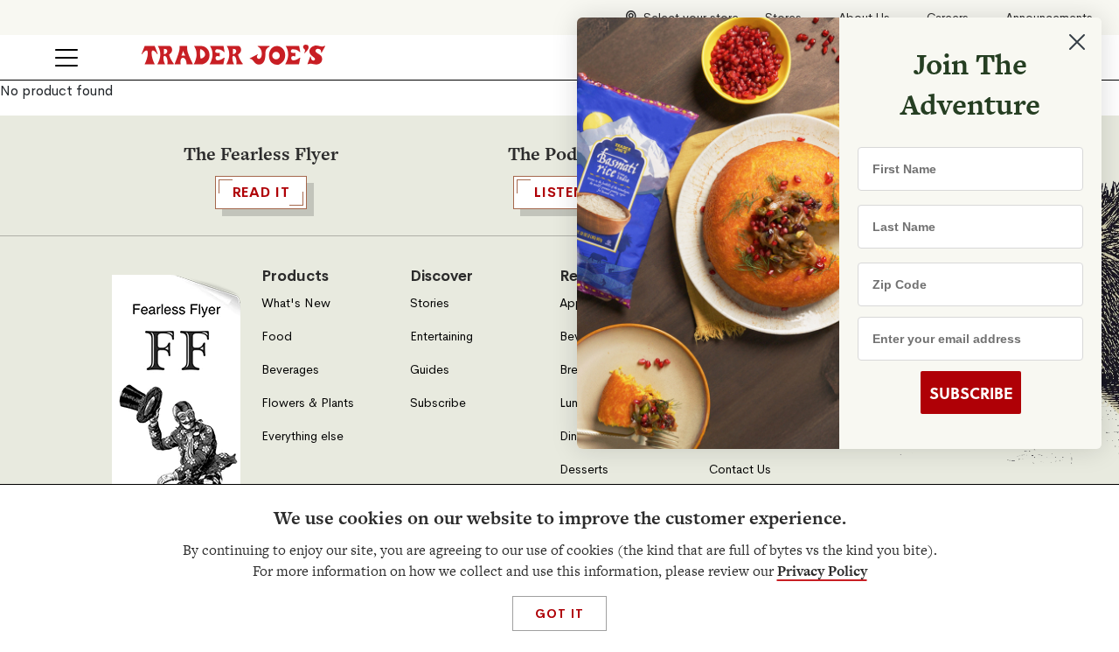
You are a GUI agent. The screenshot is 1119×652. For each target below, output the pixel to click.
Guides (429, 369)
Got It (559, 613)
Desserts (584, 469)
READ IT (261, 192)
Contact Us (740, 469)
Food (276, 336)
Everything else (302, 436)
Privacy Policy (822, 571)
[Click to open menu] (66, 58)
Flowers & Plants (307, 403)
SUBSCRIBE (970, 393)
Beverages (290, 369)
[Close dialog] (1077, 42)
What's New (295, 303)
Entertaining (441, 336)
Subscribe (438, 403)
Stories (429, 303)
